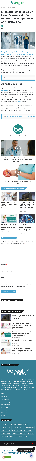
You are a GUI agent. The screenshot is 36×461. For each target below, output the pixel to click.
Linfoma (29, 430)
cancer (4, 424)
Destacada (15, 430)
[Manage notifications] (3, 457)
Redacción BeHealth (9, 26)
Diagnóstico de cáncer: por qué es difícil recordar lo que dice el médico (23, 342)
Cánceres (4, 396)
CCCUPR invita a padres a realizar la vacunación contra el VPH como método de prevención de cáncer (26, 206)
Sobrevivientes (5, 404)
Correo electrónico (7, 271)
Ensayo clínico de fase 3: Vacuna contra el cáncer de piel (9, 204)
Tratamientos (5, 399)
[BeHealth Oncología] (18, 3)
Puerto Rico (5, 436)
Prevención (30, 433)
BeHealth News (10, 7)
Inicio (4, 7)
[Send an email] (14, 26)
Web (2, 277)
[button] (31, 456)
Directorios (4, 415)
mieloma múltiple (6, 433)
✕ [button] (34, 448)
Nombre (4, 264)
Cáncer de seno (6, 430)
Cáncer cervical (12, 424)
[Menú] (2, 4)
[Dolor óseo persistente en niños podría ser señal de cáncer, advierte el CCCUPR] (9, 218)
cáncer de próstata (17, 427)
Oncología (15, 433)
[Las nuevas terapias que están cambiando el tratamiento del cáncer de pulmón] (6, 326)
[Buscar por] (34, 4)
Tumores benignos (6, 402)
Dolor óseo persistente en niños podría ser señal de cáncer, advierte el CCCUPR (9, 226)
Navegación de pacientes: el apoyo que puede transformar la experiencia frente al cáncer (22, 350)
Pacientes (4, 410)
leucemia (22, 430)
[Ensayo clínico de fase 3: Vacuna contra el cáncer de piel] (9, 196)
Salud (11, 436)
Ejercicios (4, 412)
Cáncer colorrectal (22, 424)
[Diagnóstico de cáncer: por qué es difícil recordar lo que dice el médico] (6, 342)
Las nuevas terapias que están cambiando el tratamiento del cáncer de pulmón (22, 325)
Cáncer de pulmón (29, 427)
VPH (25, 436)
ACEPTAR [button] (7, 457)
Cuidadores (4, 407)
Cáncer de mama (6, 427)
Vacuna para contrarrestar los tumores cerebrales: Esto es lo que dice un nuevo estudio (25, 227)
